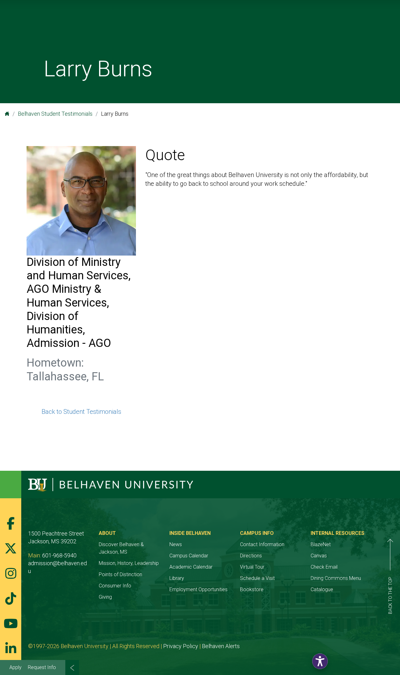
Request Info (42, 667)
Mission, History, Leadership (129, 563)
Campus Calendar (188, 556)
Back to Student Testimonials (81, 411)
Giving (105, 597)
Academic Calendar (190, 567)
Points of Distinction (120, 574)
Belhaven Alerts (221, 646)
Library (176, 578)
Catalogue (322, 589)
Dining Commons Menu (336, 578)
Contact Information (262, 544)
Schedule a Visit (257, 578)
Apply (15, 667)
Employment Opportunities (198, 589)
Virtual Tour (252, 567)
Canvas (319, 556)
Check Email (324, 567)
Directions (251, 556)
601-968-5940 (59, 555)
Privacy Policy (180, 646)
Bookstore (251, 589)
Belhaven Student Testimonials (55, 113)
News (175, 544)
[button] (320, 661)
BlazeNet (321, 544)
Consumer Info (115, 586)
